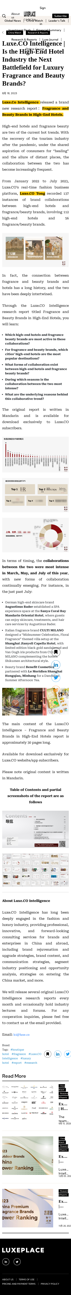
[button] (55, 702)
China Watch (34, 20)
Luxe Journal (50, 39)
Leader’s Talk (57, 20)
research (31, 1062)
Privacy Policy (50, 1284)
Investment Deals (20, 30)
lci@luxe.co (21, 1034)
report (17, 1062)
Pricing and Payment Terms (19, 1284)
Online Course (35, 49)
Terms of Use (26, 1279)
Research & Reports (24, 39)
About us (7, 1279)
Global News (13, 20)
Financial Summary (48, 30)
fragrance (19, 1054)
